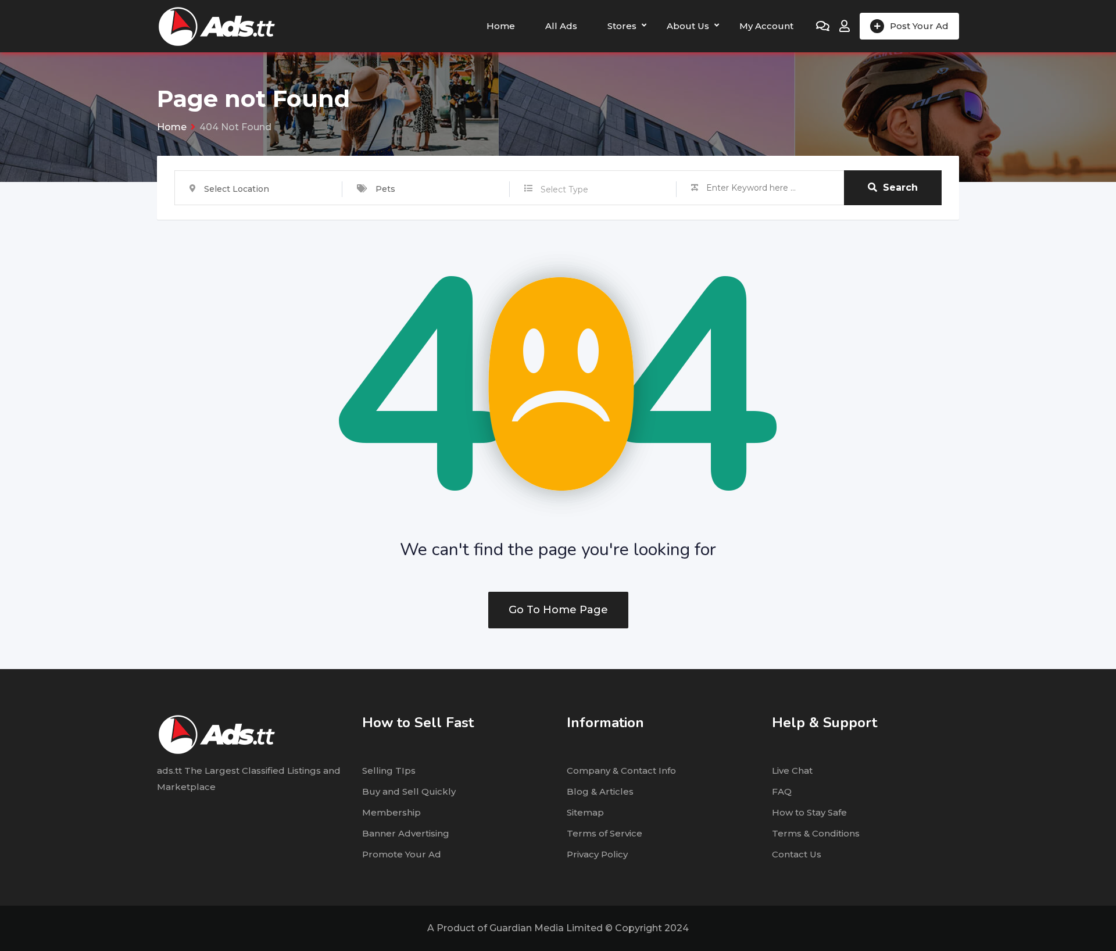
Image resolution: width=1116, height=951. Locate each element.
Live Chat (792, 770)
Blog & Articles (600, 791)
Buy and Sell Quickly (409, 791)
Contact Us (796, 854)
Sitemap (585, 812)
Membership (391, 812)
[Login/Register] (844, 26)
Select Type (564, 189)
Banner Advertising (405, 833)
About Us (688, 25)
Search (900, 187)
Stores (621, 25)
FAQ (782, 791)
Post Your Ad (919, 25)
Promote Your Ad (401, 854)
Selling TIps (389, 770)
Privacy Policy (597, 854)
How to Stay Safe (809, 812)
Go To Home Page (558, 609)
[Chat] (822, 26)
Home (501, 25)
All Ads (561, 25)
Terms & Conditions (816, 833)
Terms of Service (604, 833)
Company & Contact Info (621, 770)
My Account (766, 25)
